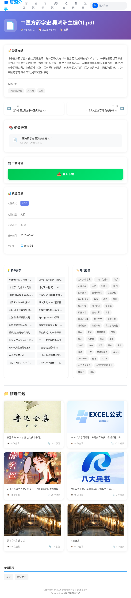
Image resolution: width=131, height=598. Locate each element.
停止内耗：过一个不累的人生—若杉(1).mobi (52, 332)
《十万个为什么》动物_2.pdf (22, 287)
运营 (8, 577)
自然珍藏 (96, 325)
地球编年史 (102, 352)
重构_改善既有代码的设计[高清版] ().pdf (22, 332)
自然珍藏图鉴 (111, 325)
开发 (90, 352)
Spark (116, 352)
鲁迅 (80, 339)
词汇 (92, 372)
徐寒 (94, 358)
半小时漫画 (83, 299)
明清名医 (112, 319)
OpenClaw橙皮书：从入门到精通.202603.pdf (52, 362)
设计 (115, 299)
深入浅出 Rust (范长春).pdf (52, 302)
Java (91, 345)
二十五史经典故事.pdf (50, 340)
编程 (105, 299)
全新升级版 (97, 292)
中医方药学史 (16, 90)
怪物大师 (96, 312)
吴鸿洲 (30, 90)
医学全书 (98, 319)
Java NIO (82, 358)
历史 (94, 286)
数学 (116, 279)
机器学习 (82, 312)
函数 (119, 345)
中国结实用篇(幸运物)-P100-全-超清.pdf (52, 294)
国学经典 (96, 306)
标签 (65, 5)
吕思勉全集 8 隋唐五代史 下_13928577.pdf (22, 279)
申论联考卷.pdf (16, 355)
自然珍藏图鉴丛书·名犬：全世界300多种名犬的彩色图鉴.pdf (22, 325)
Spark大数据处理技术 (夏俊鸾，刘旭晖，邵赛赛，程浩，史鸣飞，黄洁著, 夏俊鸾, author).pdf (22, 347)
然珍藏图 (82, 325)
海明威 (108, 306)
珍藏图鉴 (101, 332)
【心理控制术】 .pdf (49, 287)
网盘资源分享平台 (72, 593)
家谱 (90, 332)
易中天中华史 (84, 279)
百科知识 (82, 292)
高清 (80, 352)
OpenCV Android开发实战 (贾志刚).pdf (22, 340)
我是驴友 (112, 292)
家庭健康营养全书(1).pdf (51, 325)
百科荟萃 (82, 286)
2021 (115, 286)
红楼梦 (104, 286)
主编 (41, 90)
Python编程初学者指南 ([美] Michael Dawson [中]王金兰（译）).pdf (52, 355)
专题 (44, 5)
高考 (110, 345)
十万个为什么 (102, 279)
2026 (80, 345)
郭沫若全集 (83, 319)
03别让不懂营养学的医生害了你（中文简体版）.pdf (22, 310)
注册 (84, 5)
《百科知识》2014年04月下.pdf (22, 362)
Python (91, 339)
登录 (74, 5)
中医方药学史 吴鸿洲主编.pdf (35, 138)
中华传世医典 (84, 365)
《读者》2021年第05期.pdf (22, 302)
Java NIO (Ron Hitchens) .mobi (52, 279)
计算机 (81, 372)
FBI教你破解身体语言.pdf (22, 294)
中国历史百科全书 (104, 365)
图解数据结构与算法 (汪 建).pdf (52, 310)
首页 (25, 5)
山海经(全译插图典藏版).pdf (22, 317)
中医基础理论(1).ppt (49, 347)
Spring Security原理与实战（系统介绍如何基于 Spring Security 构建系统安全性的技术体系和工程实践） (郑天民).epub (52, 317)
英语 (96, 299)
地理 (100, 345)
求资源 (54, 5)
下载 (113, 332)
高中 (80, 332)
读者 (107, 312)
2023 (104, 358)
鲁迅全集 (82, 306)
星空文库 (21, 577)
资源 (34, 5)
